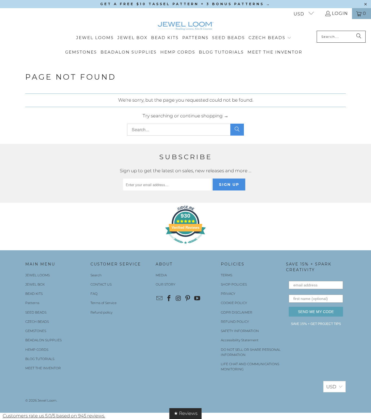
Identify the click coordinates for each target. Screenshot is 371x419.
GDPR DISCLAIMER (236, 312)
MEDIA (161, 275)
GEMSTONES (35, 331)
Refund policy (101, 312)
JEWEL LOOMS (37, 275)
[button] (270, 38)
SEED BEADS (35, 312)
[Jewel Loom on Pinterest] (188, 298)
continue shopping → (204, 115)
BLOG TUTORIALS (39, 359)
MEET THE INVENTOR (43, 368)
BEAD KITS (34, 294)
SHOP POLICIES (234, 284)
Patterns (32, 303)
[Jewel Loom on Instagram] (178, 298)
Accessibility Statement (240, 340)
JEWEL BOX (35, 284)
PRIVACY (228, 294)
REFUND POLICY (235, 322)
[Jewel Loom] (185, 26)
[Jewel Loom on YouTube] (197, 298)
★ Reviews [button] (185, 413)
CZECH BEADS (37, 322)
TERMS (226, 275)
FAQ (94, 294)
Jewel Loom (46, 400)
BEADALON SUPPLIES (43, 340)
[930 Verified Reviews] (185, 246)
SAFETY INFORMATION (240, 331)
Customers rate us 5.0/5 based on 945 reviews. (54, 415)
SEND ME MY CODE (316, 311)
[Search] (359, 37)
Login (340, 13)
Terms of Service (103, 303)
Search (96, 275)
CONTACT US (101, 284)
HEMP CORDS (36, 350)
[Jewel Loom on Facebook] (169, 298)
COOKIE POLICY (234, 303)
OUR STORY (165, 284)
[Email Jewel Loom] (160, 298)
